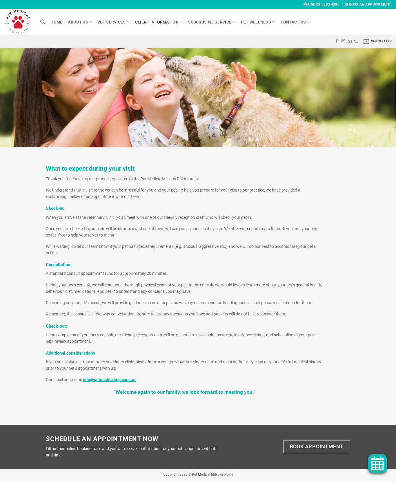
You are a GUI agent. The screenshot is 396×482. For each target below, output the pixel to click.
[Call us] (356, 41)
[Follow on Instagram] (343, 41)
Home (56, 22)
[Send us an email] (350, 41)
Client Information (157, 22)
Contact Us (293, 22)
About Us (78, 22)
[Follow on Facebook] (337, 41)
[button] (378, 41)
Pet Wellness (256, 22)
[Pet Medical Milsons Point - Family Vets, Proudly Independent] (18, 22)
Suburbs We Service (209, 22)
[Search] (42, 22)
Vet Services (111, 22)
